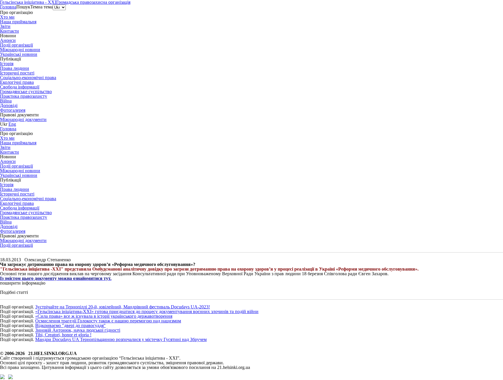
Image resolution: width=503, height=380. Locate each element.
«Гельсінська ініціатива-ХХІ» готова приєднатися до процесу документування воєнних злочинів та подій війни (146, 311)
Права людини (14, 68)
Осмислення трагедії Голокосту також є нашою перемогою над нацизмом (108, 320)
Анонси (8, 40)
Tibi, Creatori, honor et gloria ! (63, 334)
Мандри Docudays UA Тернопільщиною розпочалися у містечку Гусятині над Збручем (121, 339)
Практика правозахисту (23, 96)
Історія (6, 63)
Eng (12, 124)
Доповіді (8, 105)
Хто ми (7, 17)
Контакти (9, 31)
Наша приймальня (18, 21)
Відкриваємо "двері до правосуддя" (70, 325)
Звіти (5, 26)
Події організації (16, 245)
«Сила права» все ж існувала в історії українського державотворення (103, 316)
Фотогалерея (12, 110)
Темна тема (41, 6)
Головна (8, 6)
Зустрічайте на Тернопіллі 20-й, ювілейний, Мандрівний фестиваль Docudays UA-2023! (122, 306)
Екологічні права (17, 82)
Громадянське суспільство (26, 91)
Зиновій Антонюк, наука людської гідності (77, 330)
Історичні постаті (17, 72)
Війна (6, 100)
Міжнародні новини (20, 49)
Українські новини (18, 54)
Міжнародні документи (23, 119)
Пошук (23, 6)
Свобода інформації (19, 86)
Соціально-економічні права (28, 77)
